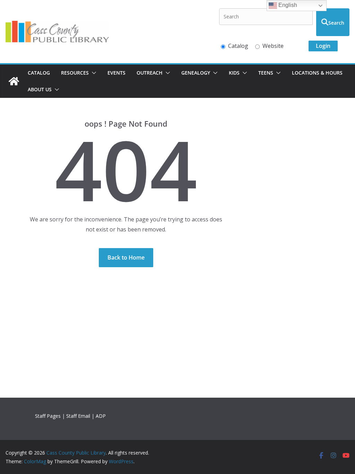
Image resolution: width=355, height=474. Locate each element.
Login (323, 46)
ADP (101, 416)
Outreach (150, 72)
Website (273, 46)
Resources (75, 72)
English (287, 5)
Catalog (238, 46)
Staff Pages (48, 416)
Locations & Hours (317, 72)
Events (116, 72)
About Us (40, 89)
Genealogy (195, 72)
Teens (265, 72)
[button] (92, 73)
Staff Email (78, 416)
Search (336, 22)
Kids (234, 72)
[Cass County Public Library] (14, 81)
